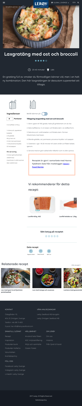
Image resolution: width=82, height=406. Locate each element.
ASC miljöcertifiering (33, 340)
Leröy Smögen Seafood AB (48, 318)
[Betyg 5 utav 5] (57, 236)
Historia (49, 340)
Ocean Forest (30, 348)
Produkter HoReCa (12, 348)
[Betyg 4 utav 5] (54, 236)
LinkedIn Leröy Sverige (14, 374)
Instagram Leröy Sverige (15, 370)
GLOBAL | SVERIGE (60, 3)
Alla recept (76, 265)
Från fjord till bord (53, 344)
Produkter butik (11, 344)
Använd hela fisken (33, 336)
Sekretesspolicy (41, 400)
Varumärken (10, 352)
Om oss (49, 336)
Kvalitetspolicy (11, 356)
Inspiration (9, 340)
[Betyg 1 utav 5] (46, 236)
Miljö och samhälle (33, 344)
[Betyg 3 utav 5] (51, 236)
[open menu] (4, 3)
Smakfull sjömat (12, 7)
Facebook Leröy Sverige (15, 366)
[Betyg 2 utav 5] (49, 236)
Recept (23, 7)
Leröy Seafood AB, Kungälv (48, 314)
